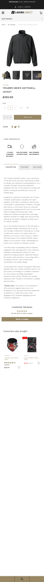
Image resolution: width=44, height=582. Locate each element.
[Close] (40, 275)
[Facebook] (17, 301)
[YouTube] (26, 301)
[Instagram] (22, 301)
